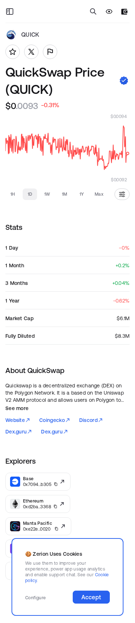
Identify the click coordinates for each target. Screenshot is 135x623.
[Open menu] (10, 11)
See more (16, 408)
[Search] (93, 11)
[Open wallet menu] (124, 11)
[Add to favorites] (12, 52)
